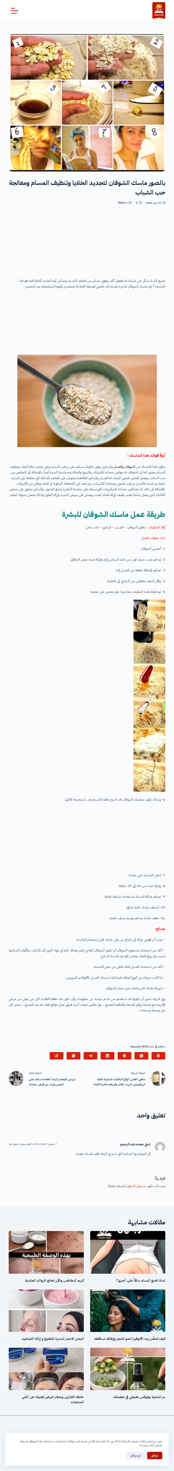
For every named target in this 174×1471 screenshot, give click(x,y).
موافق (154, 1456)
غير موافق (135, 1456)
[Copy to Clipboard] (56, 1056)
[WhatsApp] (73, 1056)
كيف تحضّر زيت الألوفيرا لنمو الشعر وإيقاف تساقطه (129, 1338)
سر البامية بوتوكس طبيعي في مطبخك (139, 1397)
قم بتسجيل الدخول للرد (19, 1144)
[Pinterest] (124, 1056)
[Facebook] (158, 1056)
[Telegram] (90, 1056)
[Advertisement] (87, 243)
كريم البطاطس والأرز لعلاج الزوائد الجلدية (54, 1280)
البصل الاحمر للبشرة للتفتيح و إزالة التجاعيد (53, 1338)
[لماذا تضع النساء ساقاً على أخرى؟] (127, 1252)
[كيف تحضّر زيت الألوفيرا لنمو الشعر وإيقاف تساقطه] (127, 1310)
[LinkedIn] (107, 1056)
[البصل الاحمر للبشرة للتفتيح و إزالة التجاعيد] (46, 1310)
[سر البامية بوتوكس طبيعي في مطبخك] (127, 1369)
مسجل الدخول (135, 1186)
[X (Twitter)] (141, 1056)
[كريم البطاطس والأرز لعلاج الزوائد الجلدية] (46, 1252)
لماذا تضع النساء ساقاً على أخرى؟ (140, 1280)
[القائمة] (14, 11)
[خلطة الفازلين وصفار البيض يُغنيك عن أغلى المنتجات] (46, 1369)
